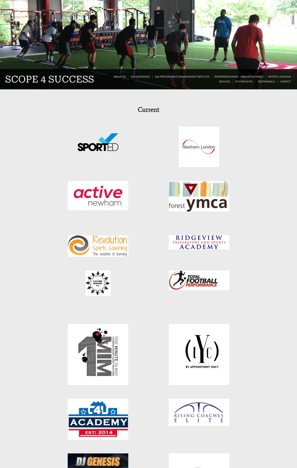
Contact (285, 81)
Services (224, 81)
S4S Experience (140, 76)
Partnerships (244, 81)
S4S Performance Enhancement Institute (182, 76)
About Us (120, 76)
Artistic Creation (279, 76)
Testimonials (266, 81)
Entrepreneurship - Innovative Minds (238, 76)
